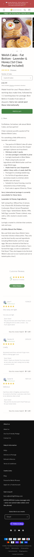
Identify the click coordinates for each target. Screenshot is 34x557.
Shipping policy (23, 551)
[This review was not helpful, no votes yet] (29, 332)
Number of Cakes (7, 74)
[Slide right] (21, 51)
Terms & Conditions (10, 463)
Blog (5, 476)
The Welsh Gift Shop (12, 545)
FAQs (5, 450)
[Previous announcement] (4, 4)
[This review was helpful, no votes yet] (25, 332)
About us (6, 429)
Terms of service (13, 551)
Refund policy (15, 548)
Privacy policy (25, 548)
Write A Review (17, 286)
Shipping (11, 85)
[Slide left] (13, 51)
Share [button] (5, 118)
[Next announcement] (31, 4)
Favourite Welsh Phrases (12, 480)
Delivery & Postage (10, 455)
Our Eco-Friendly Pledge (11, 433)
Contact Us (7, 438)
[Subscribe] (27, 517)
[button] (4, 10)
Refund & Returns (9, 459)
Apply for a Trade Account (12, 484)
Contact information (17, 554)
